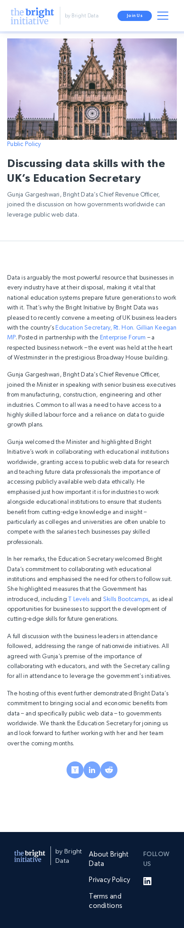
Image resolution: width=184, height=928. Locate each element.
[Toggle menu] (164, 17)
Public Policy (24, 143)
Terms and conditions (105, 901)
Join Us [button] (134, 15)
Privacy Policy (109, 879)
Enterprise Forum (122, 337)
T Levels (78, 598)
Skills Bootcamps (125, 598)
